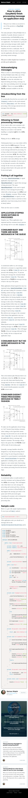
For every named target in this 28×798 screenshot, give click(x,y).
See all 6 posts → (14, 733)
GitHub (24, 2)
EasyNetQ (17, 9)
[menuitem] (13, 2)
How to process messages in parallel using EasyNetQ (14, 722)
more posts (13, 693)
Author (19, 2)
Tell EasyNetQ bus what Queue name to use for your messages (14, 728)
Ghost (20, 792)
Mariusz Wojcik (5, 2)
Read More (23, 692)
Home (13, 2)
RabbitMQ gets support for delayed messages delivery (14, 716)
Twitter (15, 792)
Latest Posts (9, 792)
